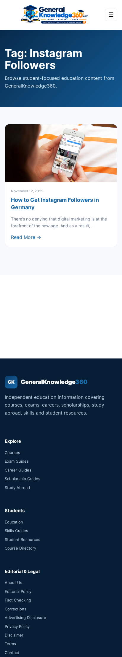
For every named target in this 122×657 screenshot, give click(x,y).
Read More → (26, 237)
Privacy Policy (17, 626)
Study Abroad (17, 487)
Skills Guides (16, 530)
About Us (13, 582)
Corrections (15, 609)
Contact (12, 652)
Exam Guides (17, 461)
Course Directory (20, 548)
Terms (10, 643)
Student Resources (22, 539)
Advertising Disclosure (25, 617)
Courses (12, 452)
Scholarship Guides (22, 478)
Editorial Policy (18, 591)
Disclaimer (14, 635)
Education (14, 522)
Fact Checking (18, 600)
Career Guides (18, 470)
